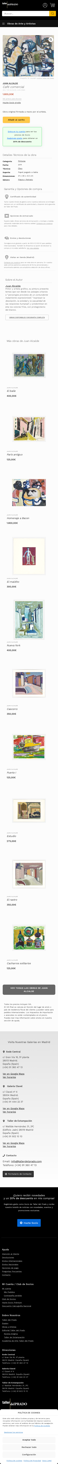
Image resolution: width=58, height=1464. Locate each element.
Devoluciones (8, 1257)
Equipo (5, 1323)
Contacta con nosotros (44, 223)
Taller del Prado (9, 1320)
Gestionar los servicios (13, 1432)
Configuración (29, 1454)
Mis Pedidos (9, 1292)
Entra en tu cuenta (16, 131)
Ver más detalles (33, 248)
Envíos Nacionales (10, 1264)
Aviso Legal (47, 1461)
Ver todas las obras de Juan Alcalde (29, 990)
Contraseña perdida (13, 1295)
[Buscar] (52, 13)
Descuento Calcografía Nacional (16, 1306)
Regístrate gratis (14, 138)
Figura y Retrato (25, 180)
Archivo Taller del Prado (45, 78)
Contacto (6, 1275)
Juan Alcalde (10, 83)
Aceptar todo (29, 1440)
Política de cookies (14, 1461)
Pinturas (21, 161)
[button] (50, 39)
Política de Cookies (42, 1426)
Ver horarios (9, 1077)
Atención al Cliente (10, 1254)
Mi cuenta (6, 1289)
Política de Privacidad (32, 1461)
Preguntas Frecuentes (12, 1271)
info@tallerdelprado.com (26, 1161)
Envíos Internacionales (12, 1261)
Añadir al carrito (16, 120)
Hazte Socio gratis (12, 102)
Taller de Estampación (14, 1337)
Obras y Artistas (9, 1327)
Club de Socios (9, 1299)
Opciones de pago (10, 1268)
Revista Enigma (11, 1334)
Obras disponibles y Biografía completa (27, 317)
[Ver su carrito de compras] (52, 5)
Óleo (20, 168)
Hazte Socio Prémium (12, 1302)
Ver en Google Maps (13, 1074)
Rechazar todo (29, 1447)
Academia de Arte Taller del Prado (18, 1341)
